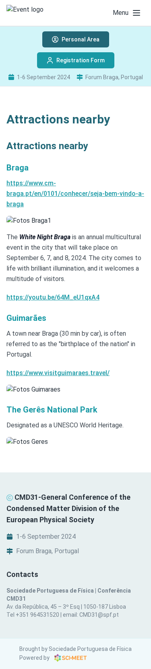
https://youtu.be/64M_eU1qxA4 (52, 297)
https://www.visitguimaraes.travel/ (58, 373)
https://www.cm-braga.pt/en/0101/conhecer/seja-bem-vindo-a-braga (75, 193)
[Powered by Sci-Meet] (70, 658)
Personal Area (80, 39)
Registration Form (80, 60)
